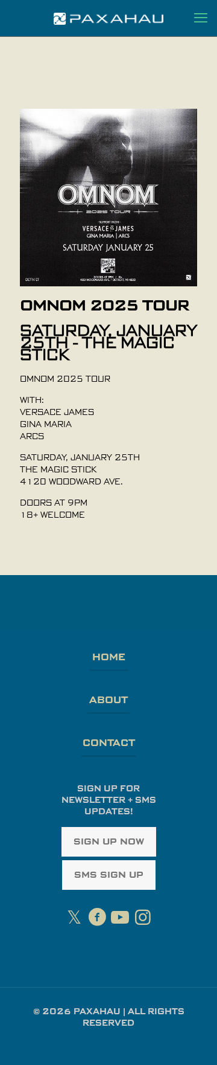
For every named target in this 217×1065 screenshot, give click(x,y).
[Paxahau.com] (108, 18)
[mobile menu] (200, 18)
